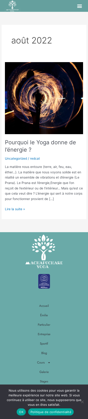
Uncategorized (16, 158)
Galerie (44, 372)
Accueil (44, 306)
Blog (44, 353)
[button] (79, 6)
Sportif (44, 343)
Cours (41, 362)
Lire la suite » (15, 208)
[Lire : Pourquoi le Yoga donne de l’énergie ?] (44, 98)
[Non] (82, 401)
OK (21, 412)
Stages (44, 381)
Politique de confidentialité (51, 412)
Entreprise (44, 334)
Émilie (44, 315)
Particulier (44, 324)
